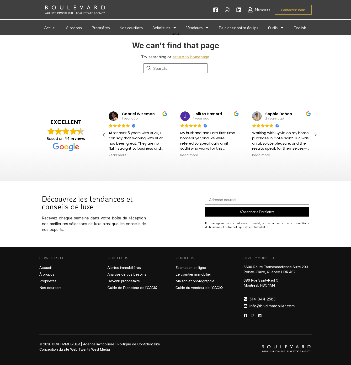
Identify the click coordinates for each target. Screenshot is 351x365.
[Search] (148, 69)
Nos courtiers (131, 27)
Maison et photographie (195, 281)
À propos (74, 27)
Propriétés (100, 27)
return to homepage (191, 56)
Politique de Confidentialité (138, 344)
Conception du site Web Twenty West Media (74, 349)
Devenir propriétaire (123, 281)
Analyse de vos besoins (126, 274)
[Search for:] (175, 68)
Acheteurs (161, 27)
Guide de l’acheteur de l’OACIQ (132, 287)
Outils (273, 27)
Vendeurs (194, 27)
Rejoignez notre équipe (239, 27)
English (300, 27)
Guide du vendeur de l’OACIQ (199, 287)
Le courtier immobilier (193, 274)
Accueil (50, 27)
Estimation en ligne (191, 267)
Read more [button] (118, 155)
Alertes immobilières (124, 267)
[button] (315, 134)
